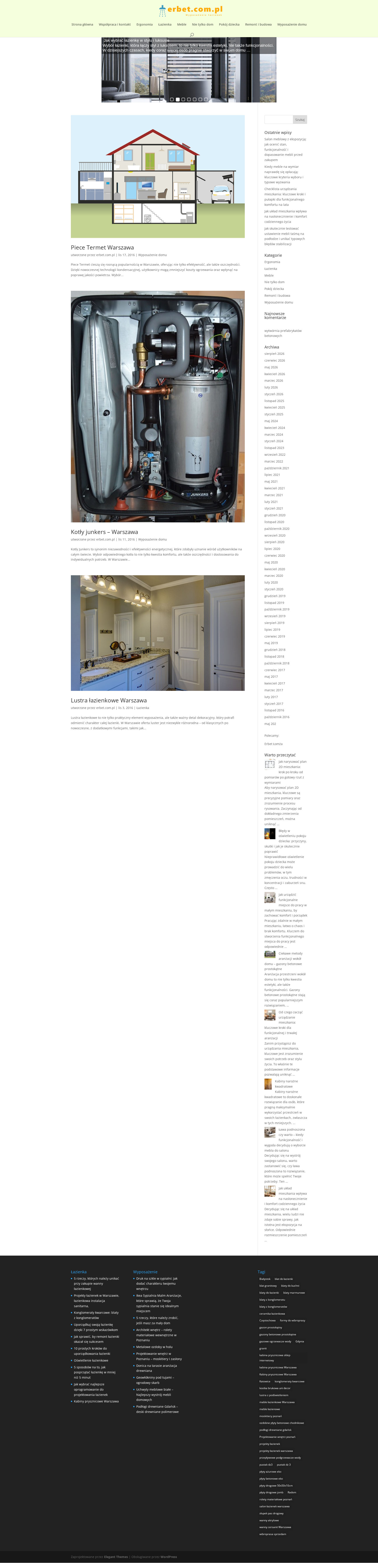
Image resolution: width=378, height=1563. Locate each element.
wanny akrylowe (269, 1520)
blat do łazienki (284, 1279)
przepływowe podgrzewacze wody (280, 1457)
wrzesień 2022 (274, 454)
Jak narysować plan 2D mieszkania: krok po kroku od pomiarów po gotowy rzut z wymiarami (285, 771)
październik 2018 (276, 663)
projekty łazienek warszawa (276, 1451)
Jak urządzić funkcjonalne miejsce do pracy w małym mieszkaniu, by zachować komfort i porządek (285, 904)
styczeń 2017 (273, 704)
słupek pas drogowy (271, 1513)
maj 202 (270, 724)
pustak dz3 (266, 1464)
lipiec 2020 (272, 549)
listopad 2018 (274, 656)
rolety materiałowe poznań (275, 1499)
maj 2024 (271, 421)
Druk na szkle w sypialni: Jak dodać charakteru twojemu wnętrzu (156, 1283)
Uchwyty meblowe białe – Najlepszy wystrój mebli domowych (154, 1394)
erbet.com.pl (105, 255)
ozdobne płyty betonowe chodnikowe (281, 1423)
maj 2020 (271, 562)
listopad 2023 (274, 448)
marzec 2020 (273, 576)
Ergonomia (144, 24)
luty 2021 (271, 502)
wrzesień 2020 (274, 535)
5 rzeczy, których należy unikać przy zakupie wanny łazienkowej (96, 1283)
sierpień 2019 (274, 623)
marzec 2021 (273, 495)
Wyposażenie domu (292, 24)
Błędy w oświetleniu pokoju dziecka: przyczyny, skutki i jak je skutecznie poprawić (285, 841)
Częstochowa (267, 1320)
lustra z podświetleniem (273, 1395)
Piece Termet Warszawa (102, 247)
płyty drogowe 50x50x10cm (276, 1485)
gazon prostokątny (270, 1327)
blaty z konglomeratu (272, 1299)
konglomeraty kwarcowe (289, 1381)
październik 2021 (276, 468)
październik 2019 (276, 609)
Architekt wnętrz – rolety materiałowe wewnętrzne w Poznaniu (156, 1335)
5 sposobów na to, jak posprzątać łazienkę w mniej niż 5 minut (95, 1372)
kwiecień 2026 (274, 374)
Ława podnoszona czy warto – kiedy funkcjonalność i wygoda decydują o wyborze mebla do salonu (285, 1139)
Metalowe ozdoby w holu (154, 1347)
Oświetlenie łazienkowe (91, 1360)
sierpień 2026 (274, 354)
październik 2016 (276, 717)
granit (263, 1348)
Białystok (264, 1279)
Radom (292, 1492)
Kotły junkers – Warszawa (104, 532)
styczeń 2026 (273, 394)
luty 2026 (271, 387)
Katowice (264, 1381)
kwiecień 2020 (274, 569)
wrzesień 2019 (274, 616)
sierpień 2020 (274, 542)
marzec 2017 (273, 690)
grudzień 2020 (274, 515)
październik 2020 (276, 529)
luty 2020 (271, 582)
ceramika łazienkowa (272, 1313)
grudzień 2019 (274, 596)
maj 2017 (271, 676)
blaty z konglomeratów (273, 1306)
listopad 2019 (274, 603)
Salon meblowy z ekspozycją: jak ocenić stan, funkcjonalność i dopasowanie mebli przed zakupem (285, 149)
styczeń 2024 (273, 441)
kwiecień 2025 (274, 407)
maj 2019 (271, 643)
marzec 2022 (273, 461)
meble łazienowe (269, 1409)
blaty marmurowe (294, 1292)
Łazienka (165, 24)
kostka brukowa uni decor (274, 1388)
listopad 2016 (274, 710)
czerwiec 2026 (274, 360)
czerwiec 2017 (274, 670)
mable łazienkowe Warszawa (277, 1402)
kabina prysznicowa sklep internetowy (274, 1357)
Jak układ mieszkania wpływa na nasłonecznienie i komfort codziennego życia (285, 216)
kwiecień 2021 (274, 488)
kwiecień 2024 (274, 428)
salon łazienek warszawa (274, 1506)
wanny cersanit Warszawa (275, 1527)
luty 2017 (271, 697)
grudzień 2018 (274, 650)
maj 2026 (271, 367)
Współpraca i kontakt (115, 24)
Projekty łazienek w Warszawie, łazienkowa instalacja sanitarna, (96, 1300)
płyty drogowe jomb (271, 1492)
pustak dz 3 (284, 1464)
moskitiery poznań (270, 1416)
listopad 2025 (274, 401)
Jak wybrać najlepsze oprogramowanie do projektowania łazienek (91, 1389)
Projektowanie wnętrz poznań (277, 1437)
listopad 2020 (274, 522)
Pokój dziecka (229, 24)
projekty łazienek (269, 1444)
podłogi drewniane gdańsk (275, 1430)
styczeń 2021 (273, 508)
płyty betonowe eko (271, 1478)
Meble (181, 24)
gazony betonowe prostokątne (277, 1334)
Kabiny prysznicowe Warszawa (96, 1401)
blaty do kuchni (290, 1285)
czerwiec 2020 (274, 555)
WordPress (169, 1557)
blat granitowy (268, 1285)
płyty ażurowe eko (270, 1471)
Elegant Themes (116, 1557)
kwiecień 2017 (274, 683)
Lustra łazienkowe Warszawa (109, 700)
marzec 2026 (273, 380)
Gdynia (300, 1341)
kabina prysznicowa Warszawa (278, 1367)
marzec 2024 (273, 434)
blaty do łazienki (269, 1292)
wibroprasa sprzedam (272, 1534)
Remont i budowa (258, 24)
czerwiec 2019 (274, 636)
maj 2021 (271, 481)
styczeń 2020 (273, 589)
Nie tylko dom (202, 24)
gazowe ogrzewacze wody (275, 1341)
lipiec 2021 (272, 475)
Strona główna (82, 24)
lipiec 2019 (272, 629)
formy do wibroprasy (292, 1320)
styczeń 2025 (273, 414)
